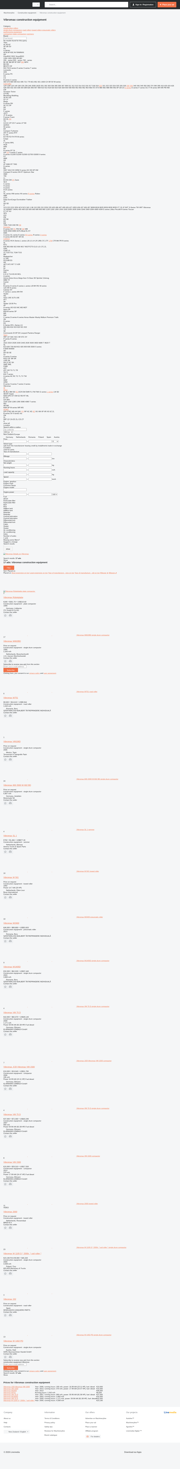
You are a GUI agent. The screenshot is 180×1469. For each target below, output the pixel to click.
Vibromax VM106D (12, 741)
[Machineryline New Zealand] (16, 5)
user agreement (50, 673)
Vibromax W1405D (12, 967)
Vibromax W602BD (12, 641)
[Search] (47, 4)
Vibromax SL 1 (10, 836)
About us (7, 1418)
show (8, 549)
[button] (5, 615)
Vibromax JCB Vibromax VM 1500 (19, 1067)
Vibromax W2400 (11, 923)
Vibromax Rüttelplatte (13, 597)
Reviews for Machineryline (54, 1431)
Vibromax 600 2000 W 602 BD (17, 785)
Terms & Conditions (52, 1418)
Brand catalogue (50, 1435)
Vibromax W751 (10, 698)
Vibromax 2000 (10, 1212)
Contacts (7, 1427)
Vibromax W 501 (11, 877)
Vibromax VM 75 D (12, 1012)
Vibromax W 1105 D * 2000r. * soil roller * (22, 1253)
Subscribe (11, 670)
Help (5, 1423)
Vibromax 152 (9, 1299)
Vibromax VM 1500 (12, 1162)
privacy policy (34, 673)
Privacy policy (49, 1423)
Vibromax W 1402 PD (13, 1341)
